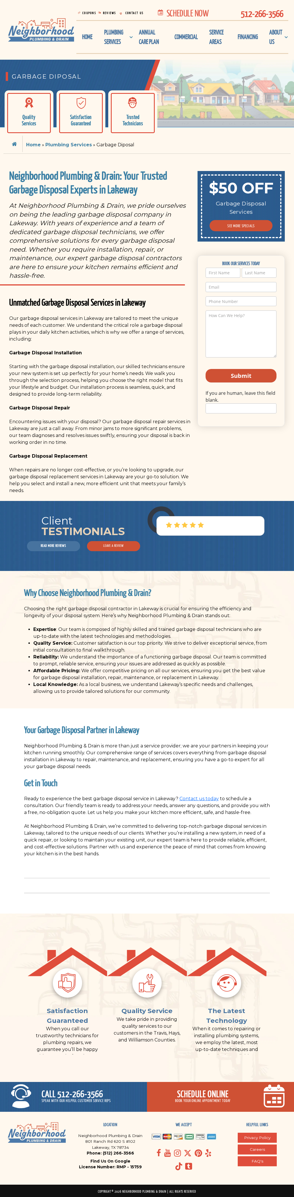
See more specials (241, 225)
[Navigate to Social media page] (159, 1153)
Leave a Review (113, 546)
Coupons (88, 13)
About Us (275, 37)
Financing (248, 36)
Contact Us (134, 13)
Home (87, 36)
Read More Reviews (53, 546)
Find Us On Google (110, 1161)
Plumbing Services (113, 37)
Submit (241, 376)
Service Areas (216, 37)
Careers (257, 1149)
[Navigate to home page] (41, 30)
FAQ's (257, 1161)
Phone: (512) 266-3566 (110, 1153)
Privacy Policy (257, 1137)
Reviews (109, 13)
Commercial (186, 36)
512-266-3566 (262, 13)
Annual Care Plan (149, 37)
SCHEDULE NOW (186, 12)
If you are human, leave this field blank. (240, 396)
